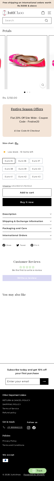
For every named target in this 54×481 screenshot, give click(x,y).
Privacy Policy (10, 441)
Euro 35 (9, 161)
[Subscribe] (44, 381)
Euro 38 (9, 169)
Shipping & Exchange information (23, 221)
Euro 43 (36, 176)
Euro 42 (22, 176)
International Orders (15, 235)
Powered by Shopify (34, 474)
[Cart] (42, 12)
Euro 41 (9, 176)
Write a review (27, 278)
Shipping (7, 186)
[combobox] (27, 20)
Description (9, 214)
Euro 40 (36, 169)
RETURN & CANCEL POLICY (16, 400)
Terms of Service (11, 408)
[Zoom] (43, 85)
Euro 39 (23, 169)
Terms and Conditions (13, 445)
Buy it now (27, 202)
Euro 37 (36, 161)
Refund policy (9, 412)
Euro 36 (22, 161)
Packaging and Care (15, 228)
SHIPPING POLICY (12, 404)
